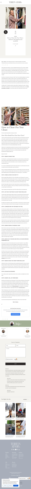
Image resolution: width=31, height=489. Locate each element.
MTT (21, 485)
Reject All (10, 485)
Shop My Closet (21, 454)
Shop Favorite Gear (14, 454)
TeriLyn (8, 378)
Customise (5, 485)
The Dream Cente (22, 287)
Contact (6, 455)
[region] (10, 483)
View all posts (14, 458)
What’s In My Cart (21, 455)
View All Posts (21, 458)
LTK (19, 457)
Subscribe (6, 456)
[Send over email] (7, 65)
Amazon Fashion (21, 456)
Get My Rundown (14, 457)
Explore (7, 452)
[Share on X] (4, 65)
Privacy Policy (7, 457)
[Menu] (1, 2)
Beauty (13, 462)
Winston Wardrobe (15, 286)
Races (13, 456)
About (6, 454)
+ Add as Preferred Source (15, 314)
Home (2, 61)
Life (6, 462)
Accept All (15, 485)
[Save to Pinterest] (5, 65)
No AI (6, 458)
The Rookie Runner (14, 455)
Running (14, 452)
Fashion (15, 36)
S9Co (19, 485)
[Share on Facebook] (2, 65)
